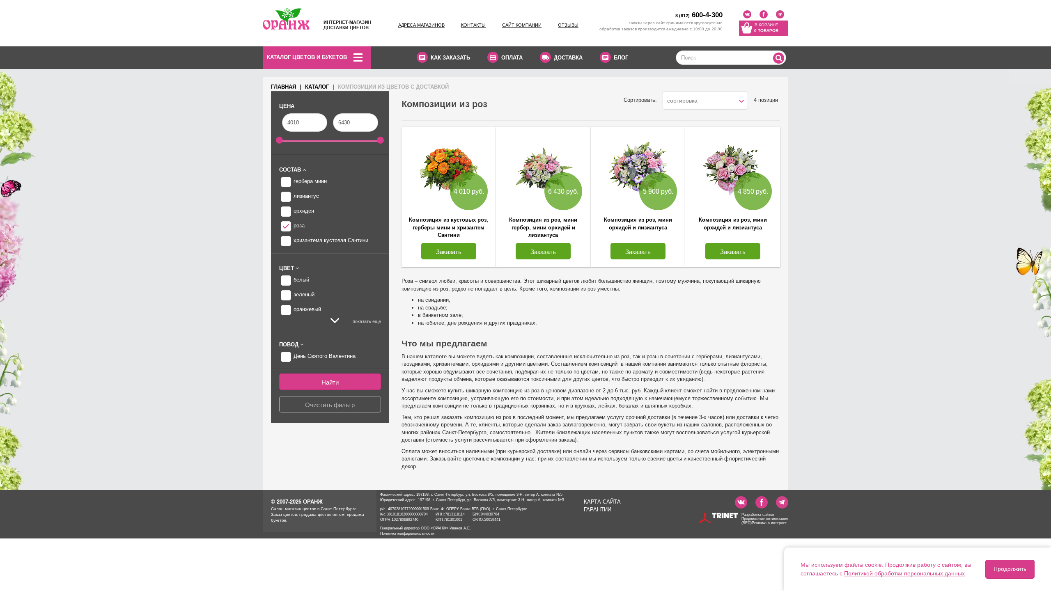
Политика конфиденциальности (407, 533)
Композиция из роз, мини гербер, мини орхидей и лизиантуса (543, 227)
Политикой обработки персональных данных (904, 573)
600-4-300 (699, 15)
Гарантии (597, 509)
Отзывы (568, 25)
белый (301, 280)
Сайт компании (522, 25)
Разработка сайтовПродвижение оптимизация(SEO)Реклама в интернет (764, 519)
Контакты (473, 25)
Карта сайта (602, 502)
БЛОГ (621, 58)
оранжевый (307, 309)
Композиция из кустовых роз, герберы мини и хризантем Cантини (448, 227)
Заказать (448, 251)
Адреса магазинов (421, 25)
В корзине (766, 28)
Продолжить (1010, 569)
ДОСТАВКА (568, 58)
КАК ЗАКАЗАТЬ (450, 58)
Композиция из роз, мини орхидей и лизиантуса (638, 224)
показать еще (366, 321)
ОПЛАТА (512, 58)
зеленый (304, 294)
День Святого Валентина (325, 356)
